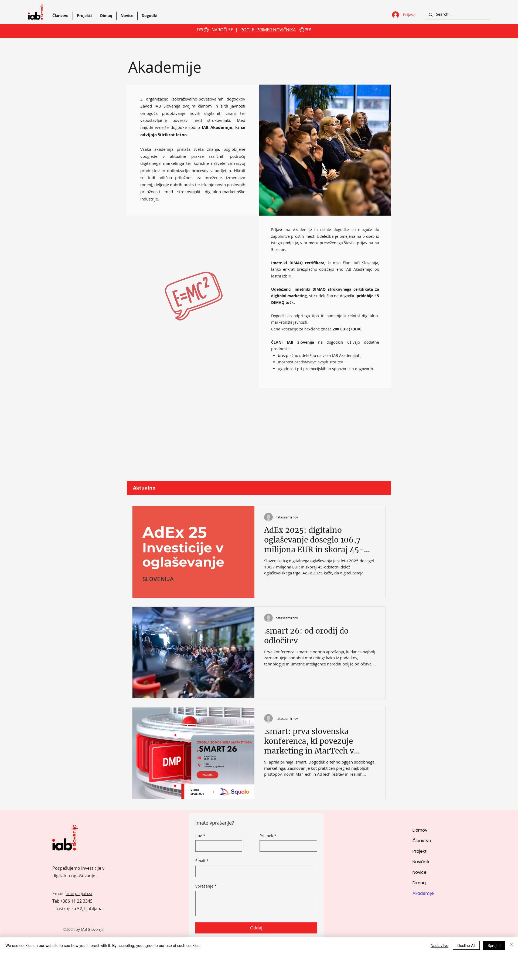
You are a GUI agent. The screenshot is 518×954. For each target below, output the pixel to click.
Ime (200, 835)
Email (202, 860)
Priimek (268, 835)
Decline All (466, 945)
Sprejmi (494, 945)
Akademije (423, 893)
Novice (420, 872)
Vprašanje (206, 886)
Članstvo (422, 841)
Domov (420, 830)
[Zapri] (511, 945)
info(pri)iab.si (79, 893)
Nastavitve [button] (439, 945)
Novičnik (421, 862)
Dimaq (419, 883)
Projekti (420, 851)
